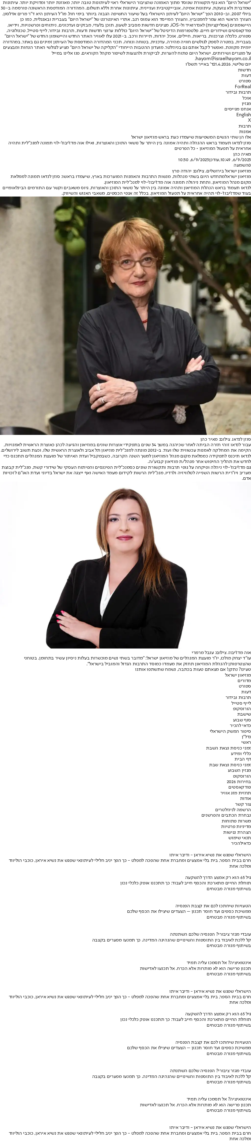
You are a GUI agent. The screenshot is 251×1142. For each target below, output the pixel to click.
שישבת (244, 714)
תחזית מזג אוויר (235, 793)
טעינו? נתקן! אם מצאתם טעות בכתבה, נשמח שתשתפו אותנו (193, 669)
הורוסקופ (242, 709)
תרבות (244, 126)
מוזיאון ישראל (238, 176)
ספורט (245, 81)
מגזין (246, 103)
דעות (246, 75)
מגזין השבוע (239, 770)
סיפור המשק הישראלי (230, 731)
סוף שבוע (242, 720)
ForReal (243, 87)
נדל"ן (246, 737)
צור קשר (243, 804)
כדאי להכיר (240, 725)
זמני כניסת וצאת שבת (230, 765)
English (243, 115)
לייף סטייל (241, 703)
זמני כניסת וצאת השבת (228, 748)
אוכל (246, 98)
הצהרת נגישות (237, 832)
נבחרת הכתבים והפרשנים (226, 815)
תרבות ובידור (238, 92)
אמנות (245, 131)
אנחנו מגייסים (237, 109)
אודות (245, 798)
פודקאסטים (239, 787)
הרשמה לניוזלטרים (233, 810)
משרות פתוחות (236, 821)
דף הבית (242, 759)
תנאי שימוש (239, 838)
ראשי (246, 742)
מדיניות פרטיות (236, 826)
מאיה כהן (242, 154)
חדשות (244, 70)
